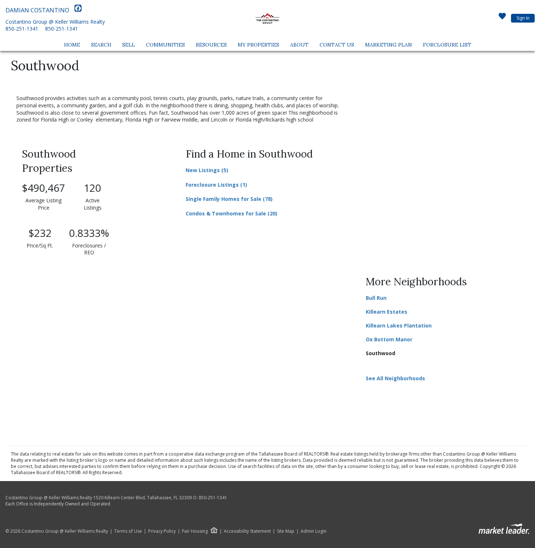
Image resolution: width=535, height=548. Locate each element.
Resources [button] (211, 44)
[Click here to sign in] (502, 18)
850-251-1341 (21, 28)
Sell (128, 44)
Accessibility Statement (247, 531)
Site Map (285, 531)
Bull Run (376, 297)
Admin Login (313, 531)
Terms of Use (128, 531)
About (299, 44)
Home (72, 44)
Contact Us (337, 44)
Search (101, 44)
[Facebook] (78, 10)
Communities (165, 44)
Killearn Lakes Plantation (399, 325)
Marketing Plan (388, 44)
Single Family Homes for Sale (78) (229, 198)
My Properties (258, 44)
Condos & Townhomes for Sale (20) (231, 213)
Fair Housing (195, 531)
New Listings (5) (207, 170)
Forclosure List (447, 44)
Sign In (523, 18)
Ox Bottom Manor (389, 339)
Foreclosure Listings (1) (216, 184)
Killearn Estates (386, 311)
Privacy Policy (162, 531)
